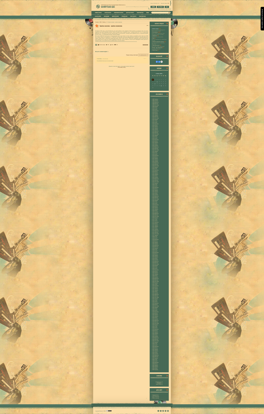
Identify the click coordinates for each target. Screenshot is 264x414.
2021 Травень (155, 288)
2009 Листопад (155, 105)
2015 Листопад (155, 199)
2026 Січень (154, 359)
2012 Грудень (155, 151)
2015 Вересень (155, 196)
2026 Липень (155, 368)
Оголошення (155, 32)
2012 (101, 22)
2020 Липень (155, 275)
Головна (153, 6)
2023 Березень (155, 311)
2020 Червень (155, 274)
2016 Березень (155, 204)
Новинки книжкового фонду (158, 41)
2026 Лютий (154, 360)
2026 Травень (155, 365)
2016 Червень (155, 209)
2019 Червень (155, 256)
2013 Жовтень (155, 164)
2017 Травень (155, 225)
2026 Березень (155, 362)
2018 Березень (155, 239)
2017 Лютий (154, 220)
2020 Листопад (155, 281)
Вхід (167, 6)
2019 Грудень (155, 265)
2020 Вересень (155, 278)
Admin (112, 44)
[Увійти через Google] (161, 62)
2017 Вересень (155, 230)
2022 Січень (154, 300)
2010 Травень (155, 113)
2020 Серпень (155, 277)
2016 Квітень (155, 206)
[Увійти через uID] (157, 62)
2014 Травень (155, 173)
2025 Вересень (155, 355)
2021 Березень (155, 285)
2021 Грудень (155, 298)
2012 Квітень (155, 141)
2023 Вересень (155, 320)
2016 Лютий (154, 203)
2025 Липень (155, 352)
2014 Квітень (155, 171)
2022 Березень (155, 303)
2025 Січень (154, 343)
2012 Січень (154, 136)
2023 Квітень (155, 313)
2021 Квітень (155, 287)
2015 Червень (155, 191)
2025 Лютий (154, 345)
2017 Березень (155, 222)
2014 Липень (155, 175)
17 (154, 83)
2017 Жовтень (155, 232)
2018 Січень (154, 236)
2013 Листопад (155, 165)
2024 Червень (155, 333)
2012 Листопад (155, 149)
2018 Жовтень (155, 246)
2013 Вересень (155, 162)
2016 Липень (155, 210)
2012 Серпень (155, 145)
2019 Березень (155, 252)
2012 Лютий (154, 138)
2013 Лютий (154, 154)
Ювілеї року (154, 50)
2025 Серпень (155, 353)
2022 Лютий (154, 301)
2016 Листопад (155, 216)
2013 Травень (155, 158)
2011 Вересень (155, 131)
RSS (168, 3)
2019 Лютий (154, 251)
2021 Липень (155, 291)
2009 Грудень (155, 106)
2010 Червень (155, 115)
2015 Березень (155, 187)
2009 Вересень (155, 102)
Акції (153, 38)
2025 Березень (155, 346)
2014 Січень (154, 168)
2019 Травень (155, 255)
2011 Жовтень (155, 132)
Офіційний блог (155, 395)
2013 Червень (155, 159)
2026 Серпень (155, 369)
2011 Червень (155, 128)
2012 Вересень (155, 146)
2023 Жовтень (155, 321)
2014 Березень (155, 170)
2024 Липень (155, 334)
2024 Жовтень (155, 339)
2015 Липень (155, 193)
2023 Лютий (154, 310)
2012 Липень (155, 144)
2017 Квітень (155, 223)
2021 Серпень (155, 293)
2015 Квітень (155, 188)
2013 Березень (155, 155)
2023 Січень (154, 308)
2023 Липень (155, 317)
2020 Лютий (154, 268)
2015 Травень (155, 190)
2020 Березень (155, 269)
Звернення (154, 35)
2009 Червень (155, 99)
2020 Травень (155, 272)
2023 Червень (155, 316)
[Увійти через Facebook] (159, 62)
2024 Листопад (155, 340)
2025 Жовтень (155, 356)
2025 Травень (155, 349)
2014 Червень (155, 174)
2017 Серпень (155, 229)
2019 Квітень (155, 253)
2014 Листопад (155, 181)
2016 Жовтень (155, 214)
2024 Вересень (155, 337)
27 (161, 85)
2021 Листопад (155, 297)
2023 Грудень (155, 324)
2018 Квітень (155, 240)
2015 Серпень (155, 194)
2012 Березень (155, 139)
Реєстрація (160, 6)
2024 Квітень (155, 330)
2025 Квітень (155, 347)
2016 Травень (155, 207)
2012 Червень (155, 142)
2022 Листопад (155, 306)
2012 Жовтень (155, 148)
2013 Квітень (155, 157)
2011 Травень (155, 126)
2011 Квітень (155, 125)
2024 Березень (155, 329)
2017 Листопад (155, 233)
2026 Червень (155, 366)
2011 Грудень (155, 135)
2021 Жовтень (155, 295)
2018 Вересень (155, 245)
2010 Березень (155, 110)
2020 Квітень (155, 271)
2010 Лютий (154, 109)
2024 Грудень (155, 342)
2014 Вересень (155, 178)
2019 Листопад (155, 264)
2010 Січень (154, 107)
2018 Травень (155, 242)
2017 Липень (155, 227)
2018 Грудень (155, 248)
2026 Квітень (155, 363)
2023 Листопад (155, 323)
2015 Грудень (155, 200)
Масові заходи (102, 44)
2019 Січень (154, 249)
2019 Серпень (155, 259)
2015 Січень (154, 184)
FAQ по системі (155, 398)
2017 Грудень (155, 235)
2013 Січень (154, 152)
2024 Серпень (155, 336)
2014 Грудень (155, 183)
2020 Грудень (155, 282)
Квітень (104, 22)
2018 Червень (155, 243)
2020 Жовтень (155, 279)
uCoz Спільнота (155, 396)
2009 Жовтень (155, 103)
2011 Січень (154, 120)
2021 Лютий (154, 284)
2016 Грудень (155, 217)
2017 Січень (154, 219)
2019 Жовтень (155, 262)
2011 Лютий (154, 122)
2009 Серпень (155, 100)
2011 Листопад (155, 133)
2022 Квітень (155, 304)
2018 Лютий (154, 238)
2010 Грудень (155, 119)
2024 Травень (155, 332)
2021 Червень (155, 290)
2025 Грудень (155, 358)
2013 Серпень (155, 161)
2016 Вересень (155, 213)
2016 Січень (154, 201)
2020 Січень (154, 266)
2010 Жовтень (155, 116)
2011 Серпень (155, 129)
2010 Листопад (155, 118)
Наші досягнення (155, 45)
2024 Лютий (154, 327)
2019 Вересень (155, 261)
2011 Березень (155, 123)
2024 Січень (154, 326)
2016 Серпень (155, 212)
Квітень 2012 (159, 73)
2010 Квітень (155, 112)
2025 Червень (155, 350)
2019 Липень (155, 258)
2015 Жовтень (155, 197)
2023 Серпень (155, 319)
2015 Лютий (154, 186)
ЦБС (108, 6)
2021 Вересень (155, 294)
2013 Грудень (155, 167)
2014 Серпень (155, 177)
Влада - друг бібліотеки (157, 47)
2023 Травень (155, 314)
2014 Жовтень (155, 180)
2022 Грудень (155, 307)
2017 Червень (155, 226)
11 (157, 81)
